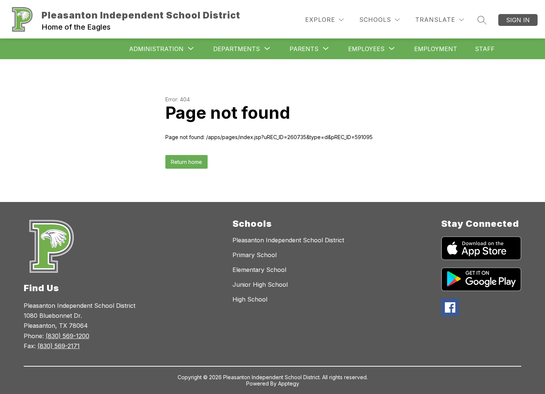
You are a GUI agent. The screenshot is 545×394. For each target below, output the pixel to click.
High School (249, 299)
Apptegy (288, 383)
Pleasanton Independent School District (288, 240)
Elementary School (259, 269)
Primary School (254, 255)
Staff (485, 49)
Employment (435, 49)
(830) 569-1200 (67, 336)
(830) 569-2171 (58, 346)
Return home (186, 162)
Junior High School (260, 284)
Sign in (518, 20)
